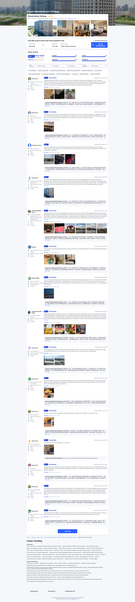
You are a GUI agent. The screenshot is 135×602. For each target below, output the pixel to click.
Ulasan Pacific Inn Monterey (65, 548)
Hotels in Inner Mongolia (50, 537)
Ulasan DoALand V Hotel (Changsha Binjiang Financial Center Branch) (65, 552)
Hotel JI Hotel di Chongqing (60, 563)
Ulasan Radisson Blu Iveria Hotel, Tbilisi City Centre (73, 546)
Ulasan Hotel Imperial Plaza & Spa (34, 548)
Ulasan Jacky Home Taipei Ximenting (35, 550)
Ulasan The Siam (49, 550)
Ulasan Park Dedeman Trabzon (34, 554)
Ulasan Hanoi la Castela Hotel (75, 554)
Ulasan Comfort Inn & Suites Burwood (94, 548)
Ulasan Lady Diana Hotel (61, 554)
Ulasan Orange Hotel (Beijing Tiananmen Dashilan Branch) (71, 577)
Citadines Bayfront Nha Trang (86, 556)
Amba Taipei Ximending (47, 556)
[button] (122, 2)
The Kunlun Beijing (93, 558)
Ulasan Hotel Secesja (96, 550)
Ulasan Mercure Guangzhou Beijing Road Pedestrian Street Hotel (41, 577)
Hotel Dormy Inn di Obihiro (33, 563)
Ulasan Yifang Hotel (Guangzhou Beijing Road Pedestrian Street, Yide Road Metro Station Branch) (49, 579)
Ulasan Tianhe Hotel (31, 546)
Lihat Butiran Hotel (72, 18)
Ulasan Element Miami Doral (48, 554)
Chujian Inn (96, 556)
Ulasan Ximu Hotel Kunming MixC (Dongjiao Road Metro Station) (87, 579)
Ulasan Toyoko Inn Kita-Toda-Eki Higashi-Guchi (37, 552)
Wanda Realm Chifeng (71, 537)
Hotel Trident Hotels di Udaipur (89, 563)
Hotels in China (39, 537)
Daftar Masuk (32, 43)
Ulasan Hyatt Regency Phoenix (50, 548)
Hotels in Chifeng (61, 537)
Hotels (33, 537)
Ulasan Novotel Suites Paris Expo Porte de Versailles (49, 546)
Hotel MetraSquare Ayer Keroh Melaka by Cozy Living (66, 556)
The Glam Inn (103, 554)
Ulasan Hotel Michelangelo (79, 548)
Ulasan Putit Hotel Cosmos (92, 546)
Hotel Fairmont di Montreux (74, 563)
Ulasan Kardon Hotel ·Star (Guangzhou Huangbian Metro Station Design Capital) (72, 550)
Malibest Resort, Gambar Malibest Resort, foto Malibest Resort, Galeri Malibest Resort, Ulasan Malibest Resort (52, 565)
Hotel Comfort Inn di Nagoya (46, 563)
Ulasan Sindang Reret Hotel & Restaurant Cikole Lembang (40, 581)
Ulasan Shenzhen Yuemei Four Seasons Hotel (92, 552)
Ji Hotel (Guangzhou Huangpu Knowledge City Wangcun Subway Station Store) (45, 558)
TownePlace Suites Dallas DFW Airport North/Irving (76, 558)
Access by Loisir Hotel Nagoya (34, 556)
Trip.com (29, 537)
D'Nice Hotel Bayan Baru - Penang (91, 554)
